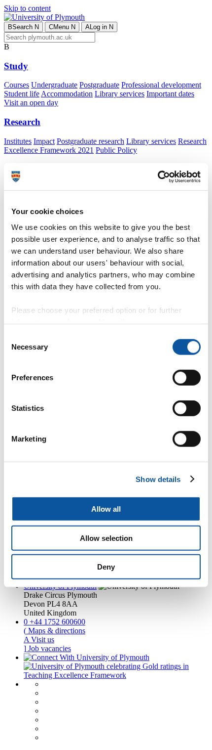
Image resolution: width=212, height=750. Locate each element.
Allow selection (106, 537)
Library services (119, 93)
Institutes (18, 141)
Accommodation (67, 93)
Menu (62, 27)
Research (22, 122)
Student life (21, 93)
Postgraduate (99, 85)
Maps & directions (54, 630)
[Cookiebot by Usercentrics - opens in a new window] (157, 176)
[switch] (187, 378)
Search (23, 27)
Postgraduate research (90, 141)
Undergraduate (54, 85)
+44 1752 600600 (54, 622)
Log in (99, 27)
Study (16, 66)
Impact (44, 141)
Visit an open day (31, 102)
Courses (16, 85)
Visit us (39, 639)
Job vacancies (47, 648)
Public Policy (116, 150)
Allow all (106, 509)
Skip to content (27, 8)
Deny (106, 567)
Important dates (170, 93)
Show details (158, 479)
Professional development (161, 85)
